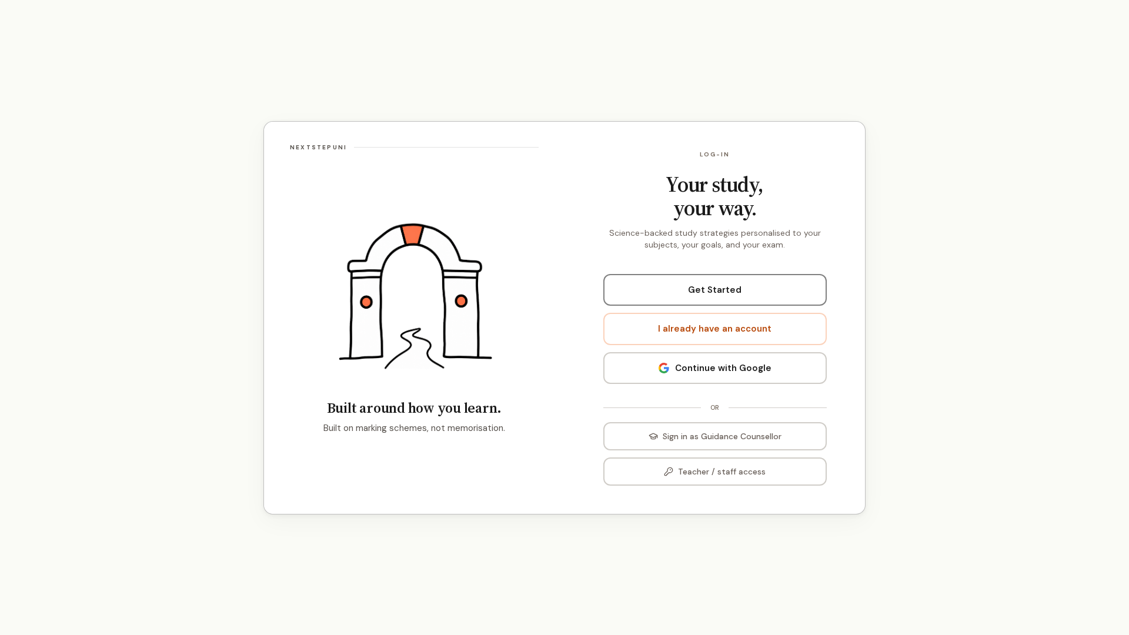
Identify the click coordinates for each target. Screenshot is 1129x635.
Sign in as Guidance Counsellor (722, 436)
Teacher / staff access (722, 471)
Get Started (714, 290)
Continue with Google (723, 368)
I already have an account (714, 329)
